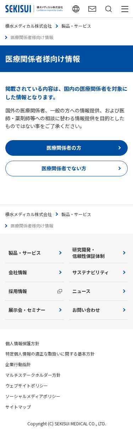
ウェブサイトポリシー (26, 385)
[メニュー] (125, 8)
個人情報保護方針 (22, 343)
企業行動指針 (18, 364)
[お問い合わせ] (92, 8)
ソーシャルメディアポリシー (32, 396)
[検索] (108, 8)
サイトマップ (18, 407)
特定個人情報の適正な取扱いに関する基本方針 (50, 354)
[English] (76, 8)
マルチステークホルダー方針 (33, 375)
